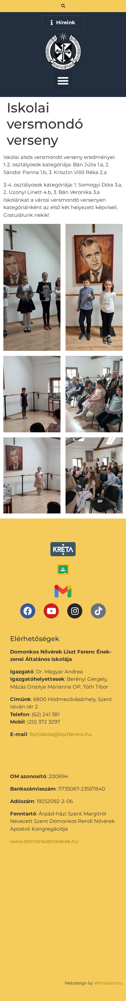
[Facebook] (27, 611)
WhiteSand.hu (108, 983)
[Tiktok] (98, 611)
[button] (63, 81)
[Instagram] (74, 611)
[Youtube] (51, 611)
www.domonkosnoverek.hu (44, 841)
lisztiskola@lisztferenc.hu (61, 734)
